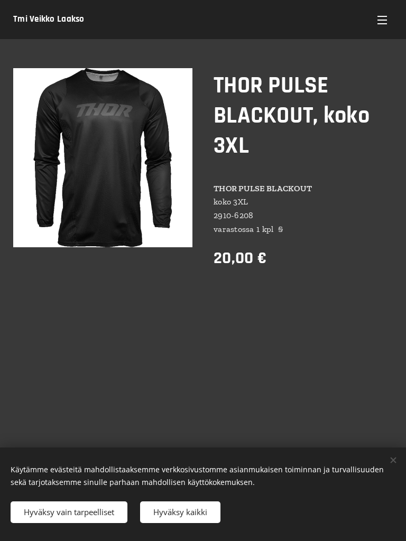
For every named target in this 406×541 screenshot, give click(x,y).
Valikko (382, 19)
